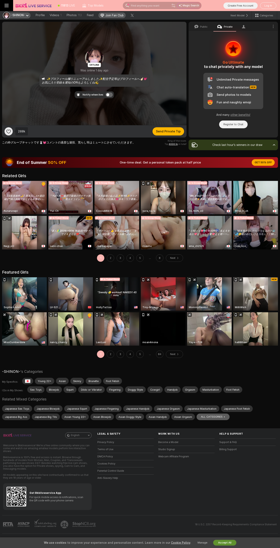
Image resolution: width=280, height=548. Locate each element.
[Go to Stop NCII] (84, 524)
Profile (40, 15)
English (75, 435)
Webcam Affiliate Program (173, 456)
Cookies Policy (106, 463)
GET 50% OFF (263, 162)
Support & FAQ (228, 442)
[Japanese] (27, 381)
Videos (55, 15)
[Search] (173, 5)
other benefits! (240, 114)
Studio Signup (166, 449)
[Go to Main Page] (33, 5)
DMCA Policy (105, 456)
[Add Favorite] (9, 131)
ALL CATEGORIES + (213, 416)
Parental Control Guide (110, 470)
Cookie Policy (180, 542)
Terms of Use (105, 449)
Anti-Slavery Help (107, 478)
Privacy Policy (105, 442)
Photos (74, 15)
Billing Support (228, 449)
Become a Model (168, 442)
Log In (268, 5)
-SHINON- (11, 371)
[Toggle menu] (6, 5)
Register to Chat (233, 124)
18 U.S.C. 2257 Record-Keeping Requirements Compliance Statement (236, 524)
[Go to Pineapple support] (64, 524)
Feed (90, 15)
